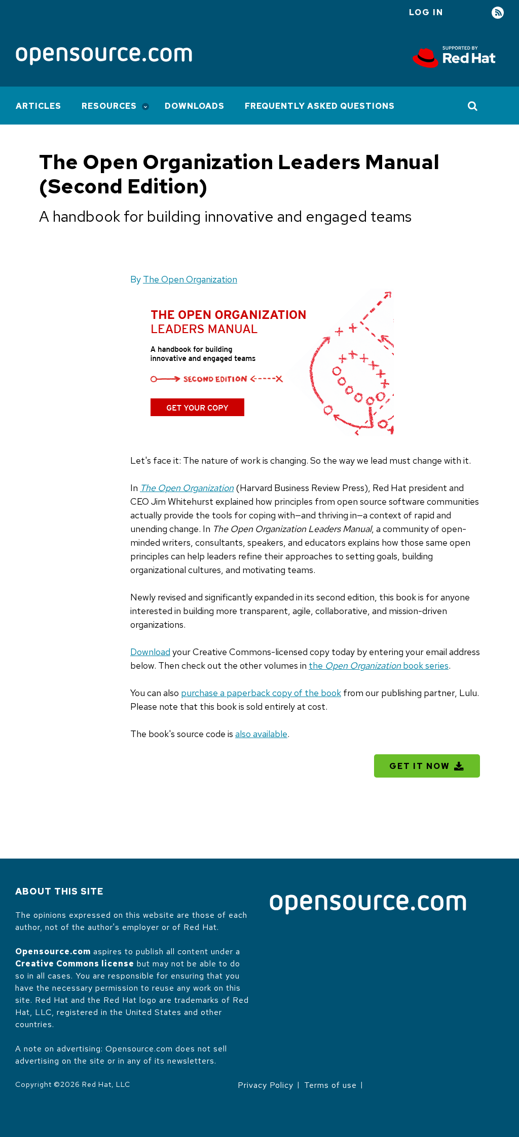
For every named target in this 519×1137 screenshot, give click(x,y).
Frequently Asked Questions (320, 106)
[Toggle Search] (473, 106)
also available (261, 734)
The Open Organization (190, 279)
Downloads (195, 106)
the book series (379, 665)
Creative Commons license (74, 963)
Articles (38, 106)
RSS (498, 13)
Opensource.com (53, 951)
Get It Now (419, 766)
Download (150, 652)
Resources (109, 106)
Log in (426, 12)
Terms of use (330, 1085)
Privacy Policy (265, 1085)
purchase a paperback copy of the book (261, 693)
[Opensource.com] (104, 57)
